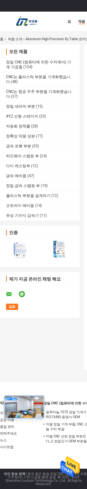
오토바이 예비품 (20, 205)
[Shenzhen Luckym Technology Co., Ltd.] (26, 21)
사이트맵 (7, 447)
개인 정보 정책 (14, 474)
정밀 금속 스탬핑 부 (23, 185)
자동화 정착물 (18, 126)
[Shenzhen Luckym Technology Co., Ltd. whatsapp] (25, 294)
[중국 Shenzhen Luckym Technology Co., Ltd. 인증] (20, 249)
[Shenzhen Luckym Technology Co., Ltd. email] (12, 294)
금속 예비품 (16, 175)
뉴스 (3, 440)
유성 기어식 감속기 (22, 215)
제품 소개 (15, 39)
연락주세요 (8, 433)
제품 (81, 21)
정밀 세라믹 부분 (20, 106)
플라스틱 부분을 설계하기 (28, 195)
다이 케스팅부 (18, 166)
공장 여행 (7, 420)
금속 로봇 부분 (18, 146)
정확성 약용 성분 (20, 136)
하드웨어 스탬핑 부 (22, 156)
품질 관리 (7, 427)
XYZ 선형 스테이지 (22, 116)
